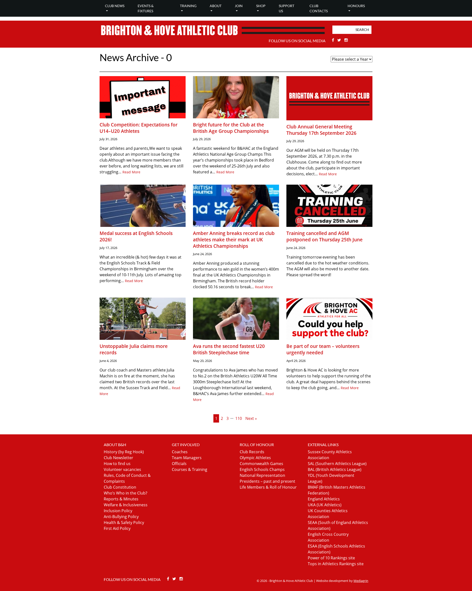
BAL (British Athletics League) (334, 469)
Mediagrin (361, 580)
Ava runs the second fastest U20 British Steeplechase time (229, 349)
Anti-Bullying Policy (121, 516)
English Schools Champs (262, 469)
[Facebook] (333, 40)
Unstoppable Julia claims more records (134, 349)
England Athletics (324, 499)
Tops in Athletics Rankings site (336, 563)
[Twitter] (339, 40)
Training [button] (188, 6)
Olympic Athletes (255, 457)
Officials (179, 463)
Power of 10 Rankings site (331, 558)
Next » (251, 418)
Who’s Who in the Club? (125, 493)
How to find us (117, 463)
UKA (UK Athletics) (324, 505)
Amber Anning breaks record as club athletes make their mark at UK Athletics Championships (234, 239)
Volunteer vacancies (122, 469)
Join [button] (239, 6)
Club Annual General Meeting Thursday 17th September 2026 (321, 129)
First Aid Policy (117, 528)
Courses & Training (189, 469)
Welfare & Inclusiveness (126, 505)
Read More (131, 172)
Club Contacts (319, 8)
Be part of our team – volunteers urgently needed (322, 349)
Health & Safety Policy (124, 522)
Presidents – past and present (267, 481)
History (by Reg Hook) (124, 451)
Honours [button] (356, 6)
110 (238, 418)
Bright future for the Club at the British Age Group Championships (231, 127)
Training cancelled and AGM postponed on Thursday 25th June (324, 236)
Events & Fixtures (146, 8)
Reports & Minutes (121, 499)
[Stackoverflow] (346, 40)
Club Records (252, 451)
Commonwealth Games (261, 463)
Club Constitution (120, 487)
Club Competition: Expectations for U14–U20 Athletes (138, 127)
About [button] (215, 6)
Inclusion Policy (118, 510)
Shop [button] (261, 6)
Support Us (286, 8)
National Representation (262, 475)
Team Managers (187, 457)
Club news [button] (114, 6)
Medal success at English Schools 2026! (136, 236)
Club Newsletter (118, 457)
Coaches (180, 451)
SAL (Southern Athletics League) (337, 463)
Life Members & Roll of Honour (268, 487)
